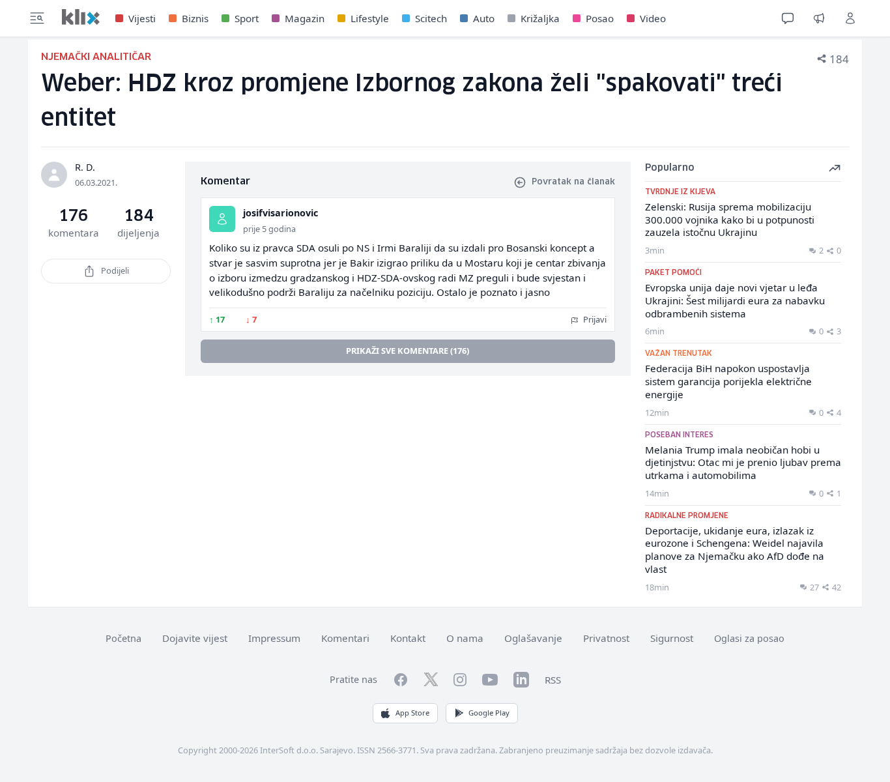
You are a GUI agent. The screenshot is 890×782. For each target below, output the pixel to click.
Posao (600, 18)
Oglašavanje (533, 637)
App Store (412, 712)
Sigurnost (671, 637)
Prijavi (594, 319)
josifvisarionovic (280, 213)
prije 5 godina (269, 229)
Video (653, 18)
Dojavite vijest (194, 637)
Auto (484, 18)
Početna (123, 638)
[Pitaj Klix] (787, 18)
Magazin (304, 18)
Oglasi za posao (749, 638)
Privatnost (606, 637)
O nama (464, 637)
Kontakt (407, 637)
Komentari (345, 637)
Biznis (195, 18)
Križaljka (540, 18)
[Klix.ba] (81, 17)
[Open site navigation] (37, 18)
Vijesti (142, 18)
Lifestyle (370, 18)
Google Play (489, 712)
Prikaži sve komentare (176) (407, 350)
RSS (553, 679)
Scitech (431, 18)
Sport (247, 18)
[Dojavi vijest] (819, 18)
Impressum (274, 637)
